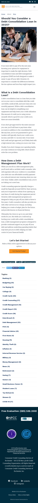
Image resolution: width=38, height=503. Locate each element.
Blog (14, 14)
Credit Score (9, 313)
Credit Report (10, 309)
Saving (7, 375)
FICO (6, 327)
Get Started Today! (19, 251)
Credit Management (12, 305)
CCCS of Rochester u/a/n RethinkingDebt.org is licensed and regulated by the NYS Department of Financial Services (19, 450)
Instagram (20, 484)
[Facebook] (30, 1)
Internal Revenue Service (14, 353)
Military (7, 357)
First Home (8, 336)
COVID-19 (8, 402)
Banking (7, 278)
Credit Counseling (11, 300)
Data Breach (8, 318)
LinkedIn (26, 481)
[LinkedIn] (33, 1)
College (7, 291)
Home (3, 14)
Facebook (14, 481)
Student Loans (10, 388)
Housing (7, 340)
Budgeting (8, 283)
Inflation (7, 349)
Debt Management (9, 262)
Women (7, 397)
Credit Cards (9, 296)
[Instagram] (35, 1)
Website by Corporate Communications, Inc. (19, 499)
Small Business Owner (12, 384)
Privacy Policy (12, 495)
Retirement (8, 371)
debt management (29, 262)
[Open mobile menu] (34, 7)
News (6, 366)
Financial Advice (11, 331)
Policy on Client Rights (24, 495)
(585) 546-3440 (5, 1)
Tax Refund (8, 393)
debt (19, 262)
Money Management (12, 362)
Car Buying (8, 287)
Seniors (7, 380)
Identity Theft (9, 344)
